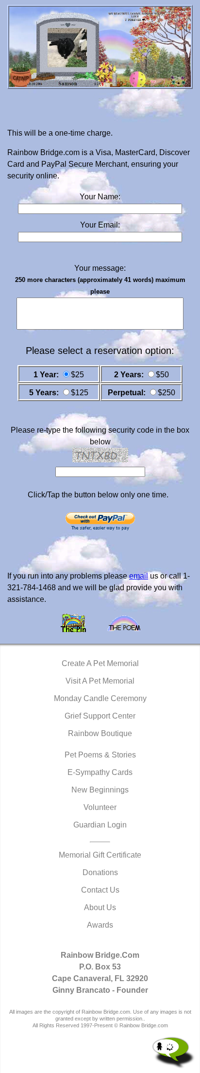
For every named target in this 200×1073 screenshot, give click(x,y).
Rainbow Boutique (100, 733)
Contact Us (100, 890)
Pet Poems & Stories (100, 755)
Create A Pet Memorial (100, 663)
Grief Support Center (100, 716)
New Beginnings (100, 790)
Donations (100, 872)
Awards (100, 925)
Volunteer (100, 807)
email (138, 576)
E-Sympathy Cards (100, 772)
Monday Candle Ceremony (100, 698)
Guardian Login (100, 825)
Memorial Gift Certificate (100, 855)
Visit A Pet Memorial (100, 681)
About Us (100, 907)
